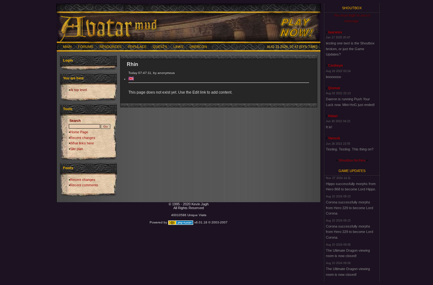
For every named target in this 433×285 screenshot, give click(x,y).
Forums (85, 47)
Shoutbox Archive (352, 160)
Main (67, 47)
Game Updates (352, 171)
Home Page (79, 132)
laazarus (335, 32)
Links (178, 47)
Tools (67, 109)
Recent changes (82, 138)
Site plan (76, 149)
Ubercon (198, 47)
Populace (137, 47)
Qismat (334, 88)
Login (68, 60)
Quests (160, 47)
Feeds (68, 168)
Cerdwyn (335, 65)
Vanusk (334, 138)
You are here (73, 78)
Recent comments (84, 185)
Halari (333, 116)
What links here (82, 143)
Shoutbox (352, 8)
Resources (110, 47)
